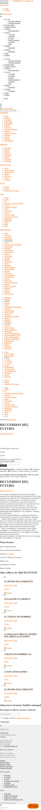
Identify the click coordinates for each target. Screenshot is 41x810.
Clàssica (7, 326)
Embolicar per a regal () (10, 459)
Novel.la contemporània (12, 333)
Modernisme (8, 331)
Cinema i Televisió (10, 207)
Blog (10, 44)
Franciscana (8, 256)
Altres (2, 194)
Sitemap (2, 761)
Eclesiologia (8, 122)
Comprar (3, 465)
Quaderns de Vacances (11, 191)
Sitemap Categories (6, 766)
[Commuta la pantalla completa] (3, 807)
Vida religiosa (8, 141)
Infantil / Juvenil (5, 165)
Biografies (7, 148)
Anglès (6, 200)
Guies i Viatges (9, 328)
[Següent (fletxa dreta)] (3, 809)
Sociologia (7, 161)
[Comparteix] (5, 807)
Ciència (6, 205)
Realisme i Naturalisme (12, 339)
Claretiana (7, 248)
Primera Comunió (10, 133)
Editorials (8, 230)
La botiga (11, 36)
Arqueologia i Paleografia (12, 307)
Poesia (6, 222)
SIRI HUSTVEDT (6, 434)
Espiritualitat (4, 113)
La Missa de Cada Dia (11, 781)
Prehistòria (7, 322)
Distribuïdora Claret (10, 787)
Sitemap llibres (5, 762)
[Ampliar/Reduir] (1, 807)
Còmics (6, 365)
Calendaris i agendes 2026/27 (14, 203)
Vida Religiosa (9, 277)
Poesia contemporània (11, 337)
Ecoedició (11, 48)
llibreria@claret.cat (11, 746)
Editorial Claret (9, 785)
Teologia (7, 139)
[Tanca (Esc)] (7, 807)
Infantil (6, 174)
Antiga (6, 305)
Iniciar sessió (4, 5)
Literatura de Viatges (11, 217)
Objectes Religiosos (10, 129)
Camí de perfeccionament (12, 245)
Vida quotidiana (9, 275)
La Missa (7, 29)
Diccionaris (8, 211)
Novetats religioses (14, 21)
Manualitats (8, 219)
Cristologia (7, 120)
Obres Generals (9, 267)
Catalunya (7, 309)
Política (6, 157)
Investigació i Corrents (11, 316)
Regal (6, 224)
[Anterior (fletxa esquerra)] (1, 809)
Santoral (7, 137)
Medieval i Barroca (10, 330)
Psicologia (7, 159)
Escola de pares (9, 170)
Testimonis (7, 273)
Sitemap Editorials (6, 768)
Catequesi (7, 118)
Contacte (7, 50)
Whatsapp (11, 51)
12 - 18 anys (8, 361)
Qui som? (11, 34)
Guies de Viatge (9, 215)
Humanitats (4, 144)
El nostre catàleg (7, 108)
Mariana (7, 260)
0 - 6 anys (7, 360)
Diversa (6, 254)
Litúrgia (6, 126)
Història (6, 152)
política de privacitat (23, 718)
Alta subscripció (13, 31)
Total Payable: (4, 461)
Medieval (7, 318)
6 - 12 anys (8, 363)
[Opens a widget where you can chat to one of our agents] (33, 806)
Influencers (8, 176)
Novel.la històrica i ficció (12, 335)
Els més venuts (9, 25)
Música (6, 189)
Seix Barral (10, 554)
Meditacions (8, 262)
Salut (6, 226)
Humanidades (11, 420)
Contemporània (9, 311)
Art (5, 201)
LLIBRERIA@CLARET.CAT (23, 1)
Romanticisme (9, 341)
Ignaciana (7, 258)
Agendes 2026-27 (10, 27)
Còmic (6, 168)
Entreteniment (8, 367)
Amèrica (7, 303)
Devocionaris (8, 252)
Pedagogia (7, 155)
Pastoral (6, 131)
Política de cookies (10, 798)
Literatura (7, 154)
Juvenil (6, 178)
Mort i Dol (7, 127)
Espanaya (7, 314)
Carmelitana (8, 246)
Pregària (7, 271)
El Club (11, 38)
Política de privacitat (11, 796)
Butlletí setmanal (13, 40)
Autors (2, 230)
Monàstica (7, 265)
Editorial (7, 46)
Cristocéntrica (8, 250)
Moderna (7, 320)
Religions (7, 135)
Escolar (2, 183)
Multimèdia (8, 220)
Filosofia (7, 150)
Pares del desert (9, 269)
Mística (6, 263)
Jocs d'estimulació (10, 371)
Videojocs (7, 180)
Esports (6, 213)
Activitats (11, 42)
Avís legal (7, 794)
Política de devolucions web (13, 799)
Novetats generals (14, 23)
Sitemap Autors (5, 764)
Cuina (6, 209)
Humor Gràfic (9, 172)
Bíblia (6, 116)
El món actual (8, 312)
